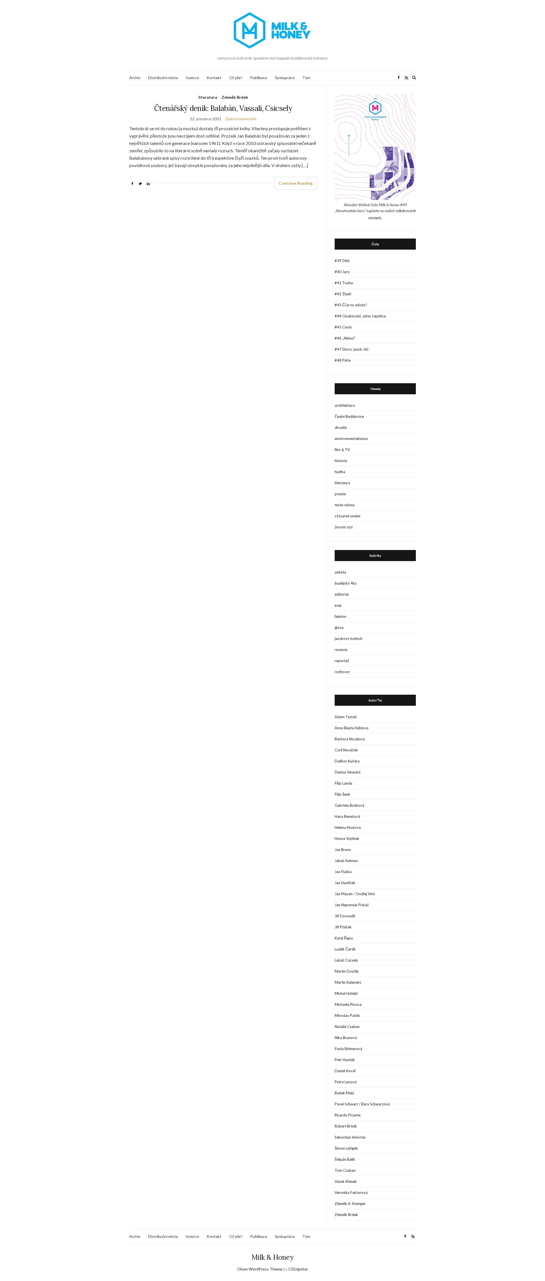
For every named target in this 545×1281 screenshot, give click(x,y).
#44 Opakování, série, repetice (360, 316)
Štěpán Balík (345, 1159)
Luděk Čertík (345, 949)
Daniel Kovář (345, 1071)
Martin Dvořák (347, 971)
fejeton (340, 616)
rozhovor (342, 671)
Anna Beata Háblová (351, 728)
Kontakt (214, 77)
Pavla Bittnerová (348, 1048)
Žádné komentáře (241, 118)
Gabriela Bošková (349, 805)
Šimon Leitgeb (346, 1148)
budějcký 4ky (346, 583)
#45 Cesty (343, 327)
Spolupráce (285, 77)
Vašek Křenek (346, 1181)
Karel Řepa (344, 938)
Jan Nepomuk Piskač (352, 905)
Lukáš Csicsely (346, 960)
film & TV (342, 449)
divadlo (341, 427)
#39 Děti (342, 260)
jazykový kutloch (348, 638)
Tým (306, 77)
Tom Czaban (345, 1170)
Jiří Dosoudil (345, 916)
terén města (345, 505)
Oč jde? (235, 77)
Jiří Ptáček (343, 927)
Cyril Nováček (346, 750)
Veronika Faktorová (351, 1192)
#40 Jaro (342, 271)
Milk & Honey (272, 1257)
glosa (339, 627)
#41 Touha (344, 283)
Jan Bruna (343, 849)
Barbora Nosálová (350, 739)
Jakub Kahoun (346, 860)
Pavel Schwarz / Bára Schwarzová (362, 1104)
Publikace (258, 77)
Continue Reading (296, 183)
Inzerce (192, 77)
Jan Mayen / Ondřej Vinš (355, 894)
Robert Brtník (346, 1126)
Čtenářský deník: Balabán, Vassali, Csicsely (223, 108)
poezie (340, 494)
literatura (207, 97)
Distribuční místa (163, 77)
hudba (340, 471)
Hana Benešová (347, 816)
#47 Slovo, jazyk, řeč (352, 349)
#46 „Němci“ (345, 338)
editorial (342, 594)
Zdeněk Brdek (235, 97)
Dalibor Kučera (347, 761)
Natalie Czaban (347, 1026)
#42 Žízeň (343, 294)
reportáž (342, 660)
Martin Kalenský (348, 982)
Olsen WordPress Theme (259, 1269)
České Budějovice (349, 416)
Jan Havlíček (345, 882)
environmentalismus (351, 438)
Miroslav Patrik (347, 1015)
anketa (340, 572)
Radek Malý (344, 1093)
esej (338, 605)
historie (341, 460)
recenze (341, 649)
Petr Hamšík (345, 1059)
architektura (345, 405)
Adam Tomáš (346, 717)
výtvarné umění (347, 516)
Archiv (135, 77)
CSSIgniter (298, 1269)
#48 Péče (343, 360)
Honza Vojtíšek (347, 838)
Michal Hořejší (346, 993)
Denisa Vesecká (347, 772)
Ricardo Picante (347, 1115)
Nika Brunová (346, 1037)
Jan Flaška (343, 871)
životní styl (344, 527)
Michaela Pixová (348, 1004)
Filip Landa (343, 783)
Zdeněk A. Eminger (350, 1203)
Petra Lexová (346, 1082)
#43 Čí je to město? (351, 305)
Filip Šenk (342, 794)
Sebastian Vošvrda (350, 1137)
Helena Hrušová (348, 827)
